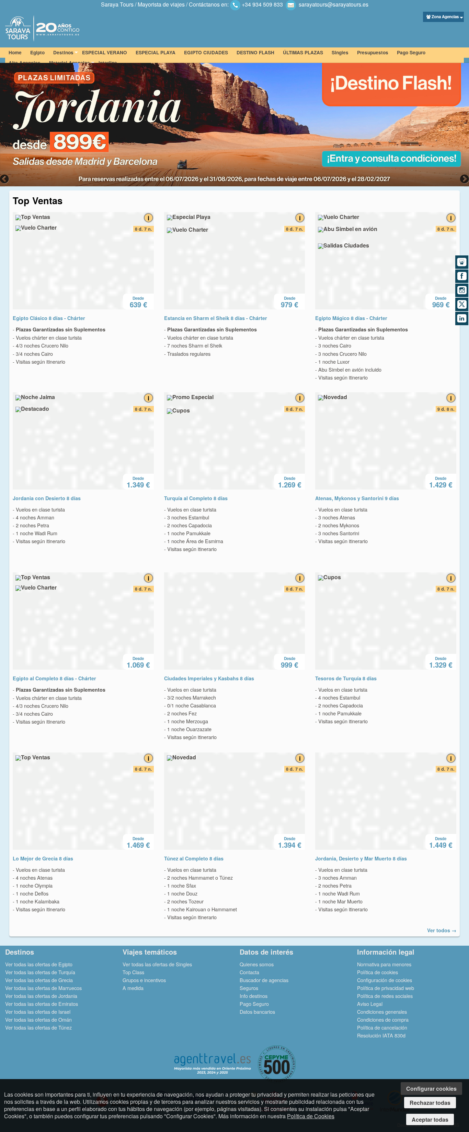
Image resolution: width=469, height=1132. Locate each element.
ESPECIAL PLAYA (155, 52)
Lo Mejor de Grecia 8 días (43, 858)
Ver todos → (441, 930)
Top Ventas (37, 200)
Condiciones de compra (383, 1019)
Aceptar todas (430, 1119)
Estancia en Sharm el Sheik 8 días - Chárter (215, 318)
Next (464, 179)
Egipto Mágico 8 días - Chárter (351, 318)
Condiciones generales (382, 1011)
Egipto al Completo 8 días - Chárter (54, 678)
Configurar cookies (431, 1088)
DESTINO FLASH (255, 52)
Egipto (37, 52)
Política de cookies (377, 972)
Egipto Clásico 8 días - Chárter (49, 318)
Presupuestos (372, 52)
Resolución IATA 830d (381, 1035)
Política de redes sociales (385, 995)
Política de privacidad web (385, 987)
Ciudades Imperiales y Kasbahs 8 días (209, 678)
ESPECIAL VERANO (104, 52)
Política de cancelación (382, 1027)
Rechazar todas (430, 1103)
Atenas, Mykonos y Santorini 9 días (357, 498)
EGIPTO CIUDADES (206, 52)
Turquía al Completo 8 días (196, 498)
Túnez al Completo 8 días (194, 858)
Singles (340, 52)
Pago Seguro (411, 52)
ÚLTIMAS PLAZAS (303, 52)
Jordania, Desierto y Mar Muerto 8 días (361, 858)
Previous (5, 179)
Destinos (63, 52)
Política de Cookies (310, 1116)
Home (15, 52)
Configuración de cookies (384, 979)
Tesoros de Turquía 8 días (346, 678)
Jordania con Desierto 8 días (47, 498)
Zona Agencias (445, 17)
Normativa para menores (384, 964)
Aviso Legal (369, 1003)
